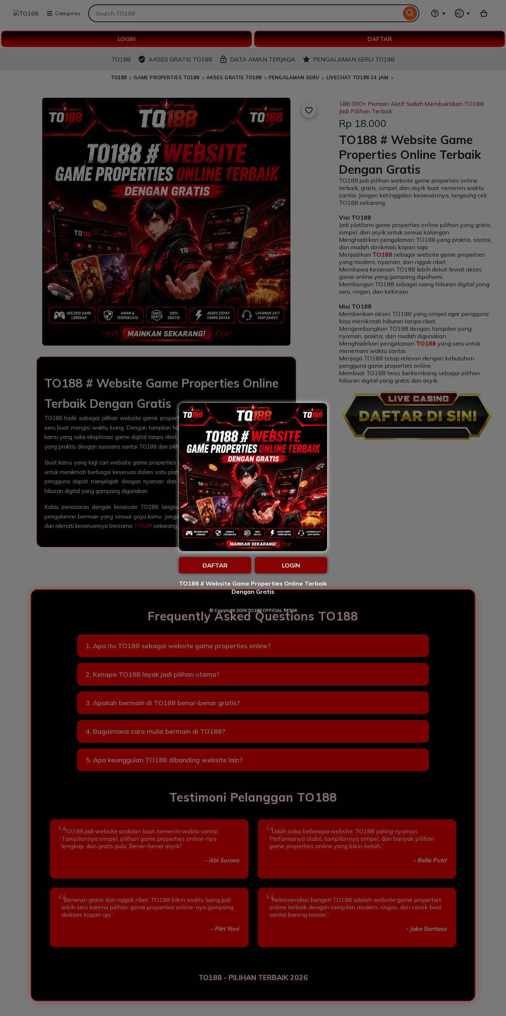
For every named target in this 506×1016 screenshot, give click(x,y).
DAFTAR (215, 565)
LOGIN (291, 565)
